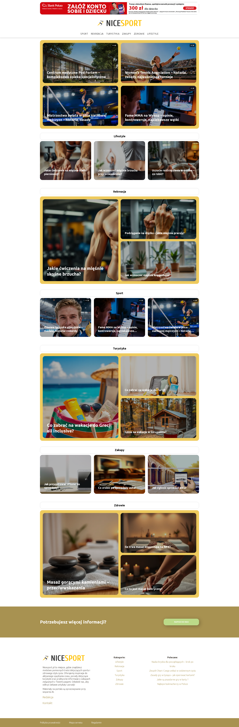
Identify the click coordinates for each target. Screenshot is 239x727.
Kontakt (47, 703)
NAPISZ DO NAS (181, 622)
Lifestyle (152, 34)
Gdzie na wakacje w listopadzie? (146, 432)
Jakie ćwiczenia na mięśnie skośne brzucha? (75, 271)
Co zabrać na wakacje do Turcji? (145, 390)
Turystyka (112, 34)
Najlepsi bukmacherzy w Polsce (172, 684)
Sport (84, 34)
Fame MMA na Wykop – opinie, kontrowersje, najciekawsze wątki (152, 117)
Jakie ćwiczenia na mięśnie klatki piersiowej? (65, 172)
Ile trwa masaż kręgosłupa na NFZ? (148, 546)
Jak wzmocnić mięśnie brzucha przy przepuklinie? (117, 172)
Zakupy (126, 34)
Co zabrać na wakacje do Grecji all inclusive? (79, 428)
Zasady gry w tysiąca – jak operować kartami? (172, 675)
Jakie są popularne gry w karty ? (172, 679)
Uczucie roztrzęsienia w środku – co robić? (173, 172)
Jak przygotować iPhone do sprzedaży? (62, 486)
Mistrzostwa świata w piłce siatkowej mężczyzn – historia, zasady (76, 117)
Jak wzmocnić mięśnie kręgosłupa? (147, 275)
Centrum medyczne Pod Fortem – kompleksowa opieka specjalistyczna (76, 75)
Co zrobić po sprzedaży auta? (117, 487)
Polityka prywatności (50, 722)
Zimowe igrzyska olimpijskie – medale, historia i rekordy (63, 329)
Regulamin (96, 722)
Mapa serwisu (75, 722)
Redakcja (48, 697)
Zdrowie (139, 34)
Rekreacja (97, 34)
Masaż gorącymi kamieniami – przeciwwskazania (78, 584)
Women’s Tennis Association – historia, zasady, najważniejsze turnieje (156, 75)
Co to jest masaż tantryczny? (144, 588)
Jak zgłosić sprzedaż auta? (169, 487)
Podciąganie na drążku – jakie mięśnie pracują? (155, 233)
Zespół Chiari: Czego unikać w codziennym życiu (172, 670)
